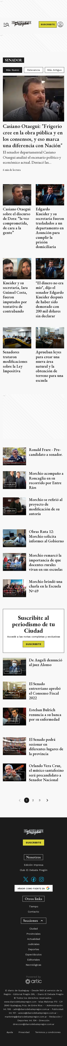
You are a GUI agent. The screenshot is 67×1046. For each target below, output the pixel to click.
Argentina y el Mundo (13, 775)
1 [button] (26, 800)
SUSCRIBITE (48, 24)
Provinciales (12, 671)
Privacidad (24, 1032)
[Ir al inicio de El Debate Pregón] (21, 24)
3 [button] (40, 800)
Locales (10, 461)
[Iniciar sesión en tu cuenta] (60, 24)
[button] (19, 800)
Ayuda (10, 1032)
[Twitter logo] (26, 881)
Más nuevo (12, 70)
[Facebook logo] (33, 881)
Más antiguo (54, 70)
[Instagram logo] (41, 881)
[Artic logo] (33, 979)
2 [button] (33, 800)
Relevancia (33, 70)
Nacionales (11, 695)
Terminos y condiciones (48, 1032)
